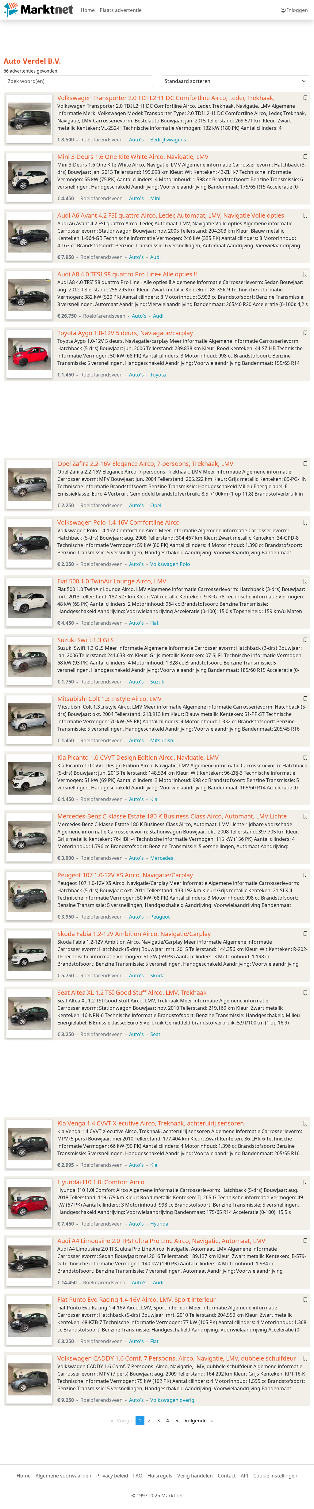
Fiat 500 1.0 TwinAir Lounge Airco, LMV (111, 581)
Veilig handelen (195, 1475)
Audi (155, 257)
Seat (155, 1034)
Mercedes (161, 858)
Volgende (200, 1420)
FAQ (138, 1475)
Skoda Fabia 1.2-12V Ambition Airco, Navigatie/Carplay (134, 934)
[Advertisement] (157, 419)
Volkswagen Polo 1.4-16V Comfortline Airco (118, 522)
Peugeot (160, 916)
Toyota (158, 374)
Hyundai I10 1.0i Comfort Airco (100, 1182)
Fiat (154, 623)
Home (88, 10)
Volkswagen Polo (170, 564)
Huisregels (159, 1475)
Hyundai (160, 1223)
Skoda (157, 975)
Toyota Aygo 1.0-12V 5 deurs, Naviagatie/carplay (125, 333)
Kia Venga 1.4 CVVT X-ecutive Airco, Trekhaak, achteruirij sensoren (150, 1123)
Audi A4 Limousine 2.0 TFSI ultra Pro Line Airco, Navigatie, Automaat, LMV (161, 1241)
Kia (153, 799)
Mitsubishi (162, 740)
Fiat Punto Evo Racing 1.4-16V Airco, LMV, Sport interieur (136, 1299)
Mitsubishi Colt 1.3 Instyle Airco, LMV (109, 699)
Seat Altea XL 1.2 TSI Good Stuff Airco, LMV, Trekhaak (132, 992)
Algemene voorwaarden (63, 1475)
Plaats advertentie (121, 10)
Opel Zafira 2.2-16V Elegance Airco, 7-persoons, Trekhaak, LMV (145, 463)
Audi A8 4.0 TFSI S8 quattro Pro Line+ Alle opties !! (127, 274)
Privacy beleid (112, 1475)
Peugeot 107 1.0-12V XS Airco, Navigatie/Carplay (125, 875)
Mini (155, 198)
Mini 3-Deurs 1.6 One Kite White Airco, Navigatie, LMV (133, 156)
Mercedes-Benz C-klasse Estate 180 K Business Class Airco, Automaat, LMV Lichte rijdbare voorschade (172, 820)
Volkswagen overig (172, 1400)
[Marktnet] (38, 9)
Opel (155, 505)
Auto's (136, 139)
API (244, 1475)
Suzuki (158, 681)
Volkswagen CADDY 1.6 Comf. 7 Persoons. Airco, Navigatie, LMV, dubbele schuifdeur (176, 1358)
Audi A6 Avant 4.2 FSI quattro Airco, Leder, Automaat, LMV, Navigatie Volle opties (170, 215)
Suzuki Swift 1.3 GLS (85, 640)
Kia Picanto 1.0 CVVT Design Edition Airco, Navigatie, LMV (138, 757)
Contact (227, 1475)
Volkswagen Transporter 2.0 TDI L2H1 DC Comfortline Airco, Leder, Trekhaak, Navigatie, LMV (166, 101)
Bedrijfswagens (168, 139)
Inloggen (297, 10)
